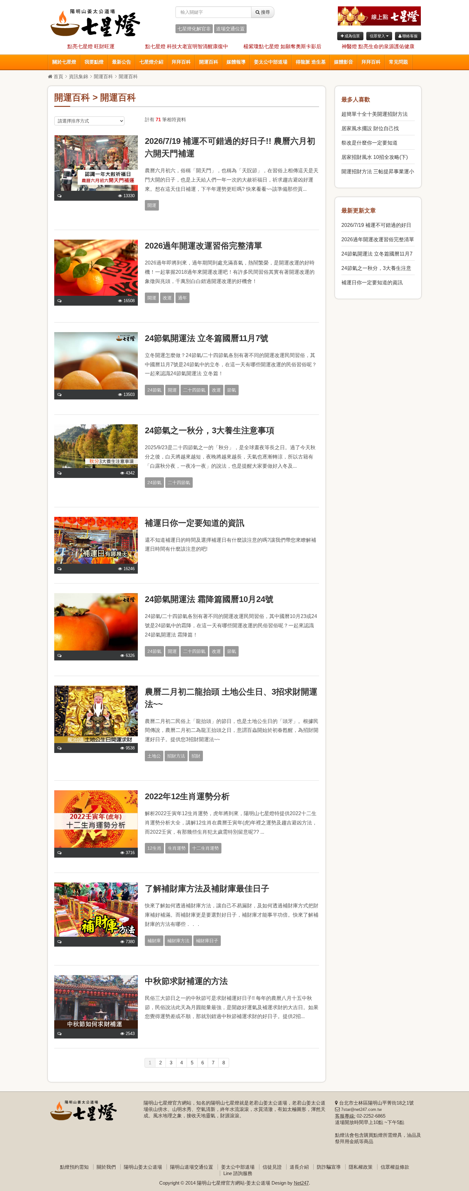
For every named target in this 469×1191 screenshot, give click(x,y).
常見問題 (398, 61)
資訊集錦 (78, 76)
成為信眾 (352, 36)
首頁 (57, 76)
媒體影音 (343, 61)
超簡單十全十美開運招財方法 (374, 114)
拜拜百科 (181, 61)
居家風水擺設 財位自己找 (370, 128)
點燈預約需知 (74, 1167)
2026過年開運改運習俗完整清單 (203, 245)
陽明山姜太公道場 (143, 1167)
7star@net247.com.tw (361, 1109)
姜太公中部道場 (270, 61)
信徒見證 (272, 1167)
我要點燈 (94, 61)
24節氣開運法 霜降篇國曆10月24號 (209, 599)
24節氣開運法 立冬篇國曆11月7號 (206, 338)
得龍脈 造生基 (311, 61)
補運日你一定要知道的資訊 (194, 523)
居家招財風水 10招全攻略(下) (374, 157)
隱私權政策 (361, 1167)
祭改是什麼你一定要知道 (369, 142)
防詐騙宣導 (329, 1167)
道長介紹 (299, 1167)
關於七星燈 (64, 61)
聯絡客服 (409, 36)
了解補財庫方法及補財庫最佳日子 (207, 888)
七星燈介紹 (151, 61)
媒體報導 (236, 61)
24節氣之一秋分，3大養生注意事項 (209, 430)
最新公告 (121, 61)
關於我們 (106, 1167)
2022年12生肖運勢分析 (187, 796)
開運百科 (208, 61)
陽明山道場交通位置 (191, 1167)
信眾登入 (378, 36)
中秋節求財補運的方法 (186, 981)
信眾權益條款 (395, 1167)
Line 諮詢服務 (237, 1173)
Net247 (301, 1183)
